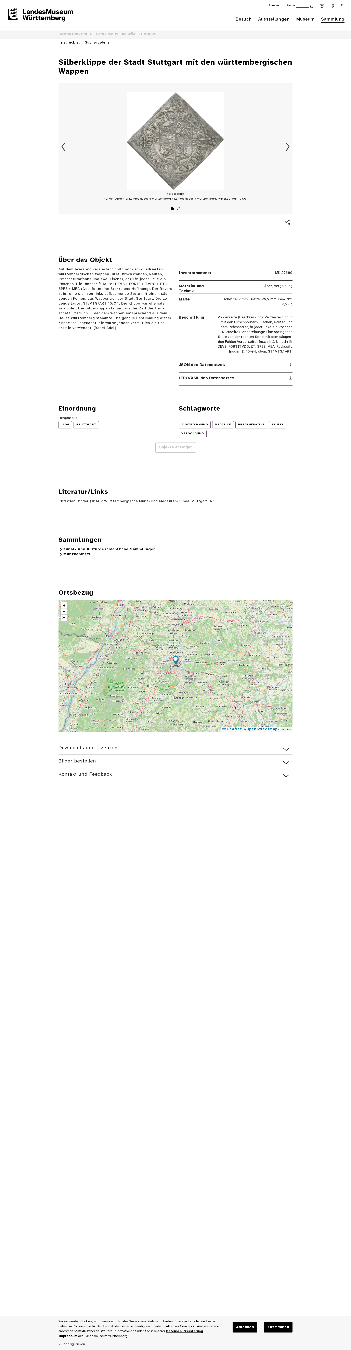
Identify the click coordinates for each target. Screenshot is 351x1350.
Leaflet (234, 729)
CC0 (243, 198)
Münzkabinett (77, 554)
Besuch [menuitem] (244, 19)
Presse (274, 5)
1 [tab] (173, 209)
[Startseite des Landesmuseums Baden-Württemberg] (40, 17)
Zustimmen (278, 1327)
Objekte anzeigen (176, 447)
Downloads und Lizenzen (88, 747)
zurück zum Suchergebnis (86, 43)
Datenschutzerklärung (184, 1331)
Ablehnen (245, 1327)
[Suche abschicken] (311, 6)
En (342, 5)
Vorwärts (287, 147)
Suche (290, 5)
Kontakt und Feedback (85, 774)
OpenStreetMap (262, 729)
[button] (175, 661)
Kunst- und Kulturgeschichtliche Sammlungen (109, 549)
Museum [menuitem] (305, 19)
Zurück (63, 147)
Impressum (67, 1336)
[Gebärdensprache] (332, 5)
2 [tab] (179, 209)
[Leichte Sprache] (322, 5)
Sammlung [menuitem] (332, 19)
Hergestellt (67, 418)
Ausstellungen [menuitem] (274, 19)
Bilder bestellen (77, 761)
